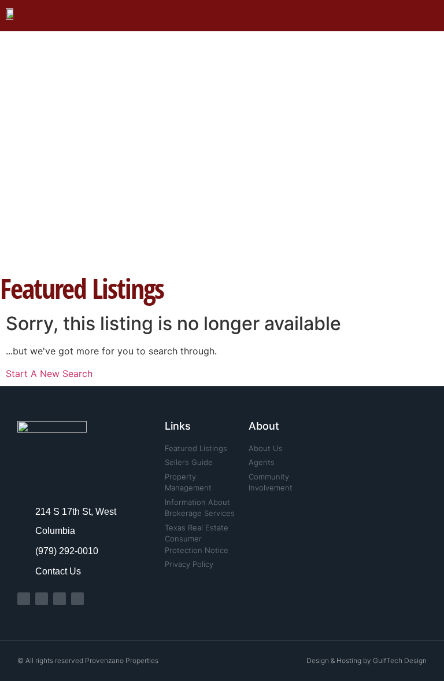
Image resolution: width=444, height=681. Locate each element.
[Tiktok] (59, 598)
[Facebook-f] (23, 598)
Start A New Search (49, 373)
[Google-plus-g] (77, 598)
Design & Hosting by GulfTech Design (366, 660)
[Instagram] (41, 598)
